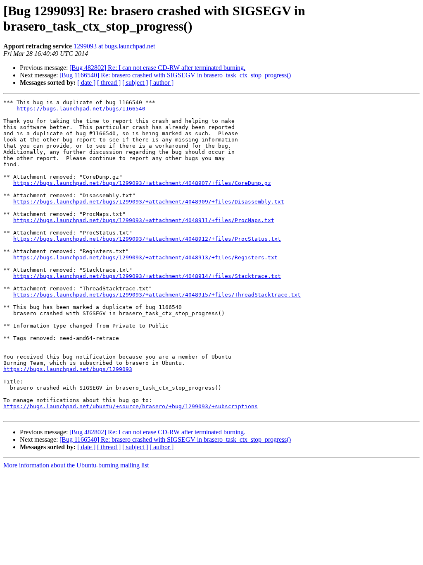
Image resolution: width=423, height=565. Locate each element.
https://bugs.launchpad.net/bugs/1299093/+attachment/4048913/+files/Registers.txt (145, 257)
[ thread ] (109, 82)
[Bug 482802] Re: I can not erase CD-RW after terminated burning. (157, 67)
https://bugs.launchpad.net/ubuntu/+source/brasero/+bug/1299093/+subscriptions (130, 406)
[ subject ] (135, 82)
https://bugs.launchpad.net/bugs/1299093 (67, 369)
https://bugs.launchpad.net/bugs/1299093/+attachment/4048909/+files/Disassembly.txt (148, 202)
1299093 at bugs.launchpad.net (114, 46)
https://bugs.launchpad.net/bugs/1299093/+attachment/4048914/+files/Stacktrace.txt (147, 276)
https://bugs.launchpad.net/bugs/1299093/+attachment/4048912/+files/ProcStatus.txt (147, 239)
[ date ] (86, 82)
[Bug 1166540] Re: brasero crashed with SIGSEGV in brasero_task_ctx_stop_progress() (175, 75)
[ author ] (161, 82)
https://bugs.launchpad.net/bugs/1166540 (81, 108)
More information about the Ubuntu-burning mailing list (76, 465)
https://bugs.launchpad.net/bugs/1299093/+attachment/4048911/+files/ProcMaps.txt (143, 220)
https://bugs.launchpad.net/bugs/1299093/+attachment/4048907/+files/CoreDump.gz (142, 183)
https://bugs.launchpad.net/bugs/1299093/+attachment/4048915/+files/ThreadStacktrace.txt (157, 295)
